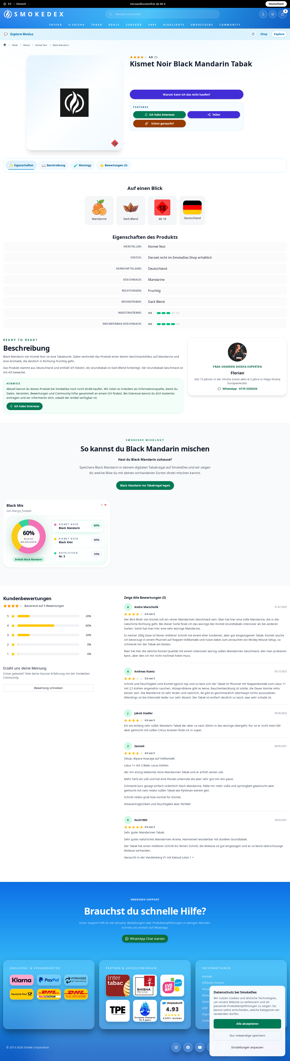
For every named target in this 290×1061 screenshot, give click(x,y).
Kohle (114, 24)
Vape (152, 24)
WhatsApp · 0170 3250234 (237, 389)
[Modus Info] (253, 34)
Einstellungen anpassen (247, 1047)
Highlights (173, 24)
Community (230, 24)
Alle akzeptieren (247, 1024)
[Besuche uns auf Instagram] (176, 1047)
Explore (279, 34)
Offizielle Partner (213, 983)
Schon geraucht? (162, 123)
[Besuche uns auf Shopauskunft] (172, 1011)
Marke (26, 45)
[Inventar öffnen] (273, 14)
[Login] (263, 14)
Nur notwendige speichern (247, 1035)
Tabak (96, 24)
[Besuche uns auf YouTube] (200, 1047)
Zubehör (134, 24)
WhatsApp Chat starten (147, 938)
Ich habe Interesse (26, 406)
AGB (205, 1008)
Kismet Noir (41, 45)
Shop (263, 34)
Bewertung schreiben (48, 688)
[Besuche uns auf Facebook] (188, 1047)
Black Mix (15, 505)
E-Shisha (77, 24)
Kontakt (207, 976)
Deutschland (276, 4)
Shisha (55, 24)
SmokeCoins (202, 24)
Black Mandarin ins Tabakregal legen (145, 485)
